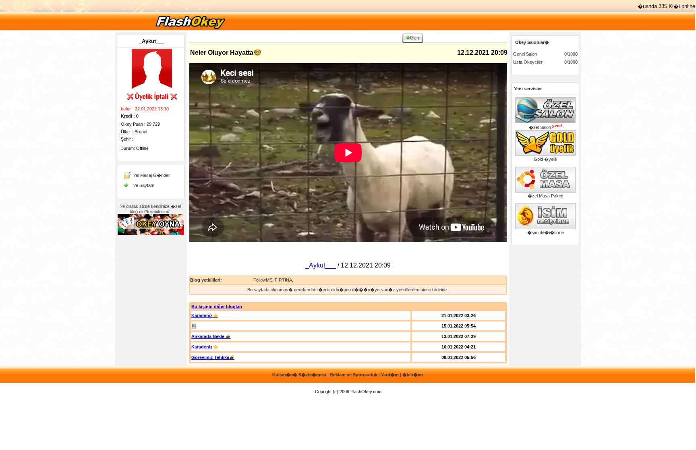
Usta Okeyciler (528, 62)
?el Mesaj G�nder (151, 175)
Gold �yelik (545, 159)
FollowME (262, 280)
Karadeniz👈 (204, 315)
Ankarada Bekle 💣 (211, 336)
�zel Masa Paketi (545, 195)
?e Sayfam (143, 185)
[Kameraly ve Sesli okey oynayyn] (151, 233)
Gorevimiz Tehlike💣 (212, 357)
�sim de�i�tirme (545, 232)
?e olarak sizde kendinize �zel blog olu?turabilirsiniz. (150, 209)
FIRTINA (283, 280)
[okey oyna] (190, 28)
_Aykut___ (151, 41)
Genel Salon (525, 54)
